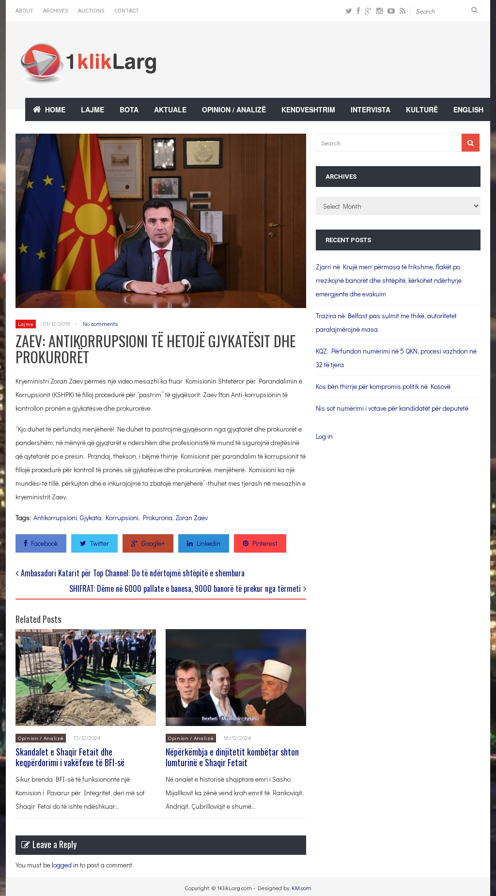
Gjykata (90, 517)
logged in (65, 864)
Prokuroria (157, 517)
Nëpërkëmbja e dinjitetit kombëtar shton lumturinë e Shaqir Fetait (232, 757)
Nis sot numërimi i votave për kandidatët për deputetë (392, 408)
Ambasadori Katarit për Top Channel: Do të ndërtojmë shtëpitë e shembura (133, 573)
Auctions (91, 11)
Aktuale (170, 109)
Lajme (92, 109)
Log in (324, 436)
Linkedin (208, 543)
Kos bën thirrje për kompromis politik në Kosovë (383, 386)
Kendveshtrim (308, 109)
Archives (55, 11)
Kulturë (422, 109)
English (468, 109)
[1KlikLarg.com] (88, 77)
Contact (126, 11)
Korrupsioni (122, 517)
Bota (129, 109)
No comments (100, 323)
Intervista (370, 109)
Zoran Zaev (191, 517)
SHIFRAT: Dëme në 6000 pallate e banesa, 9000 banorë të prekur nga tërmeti (185, 588)
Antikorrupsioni (55, 517)
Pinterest (265, 543)
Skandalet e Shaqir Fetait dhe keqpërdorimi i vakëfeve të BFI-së (70, 757)
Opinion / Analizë (234, 109)
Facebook (44, 543)
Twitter (99, 543)
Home (55, 109)
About (24, 11)
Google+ (153, 543)
